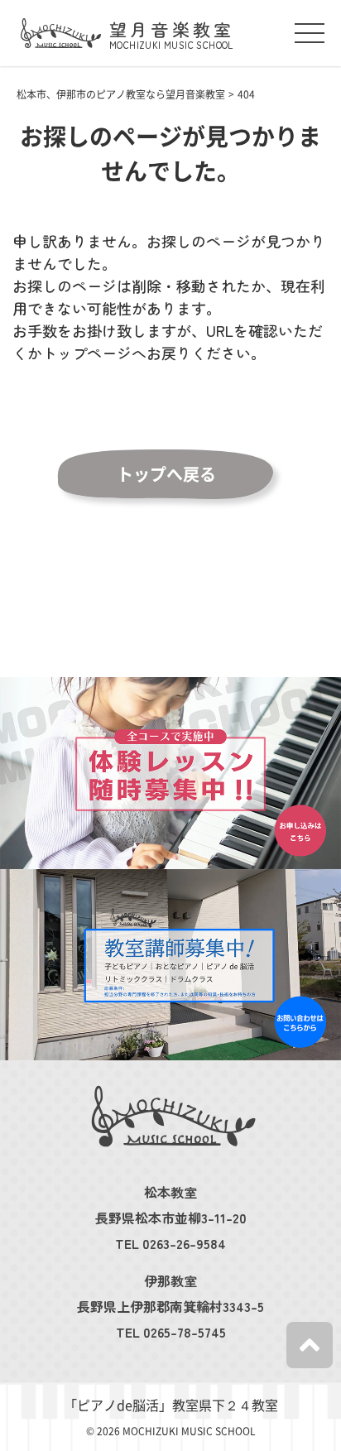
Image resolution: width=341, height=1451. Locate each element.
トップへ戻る (166, 474)
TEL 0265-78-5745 (171, 1332)
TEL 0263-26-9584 (170, 1243)
